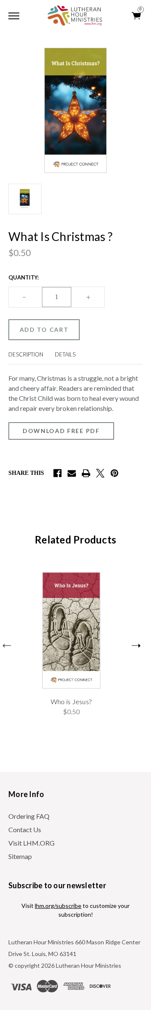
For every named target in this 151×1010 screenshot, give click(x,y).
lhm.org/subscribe (58, 905)
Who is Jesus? (71, 701)
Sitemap (20, 856)
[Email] (72, 473)
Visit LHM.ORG (31, 843)
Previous (6, 645)
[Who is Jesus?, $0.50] (71, 630)
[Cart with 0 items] (137, 16)
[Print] (86, 473)
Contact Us (24, 829)
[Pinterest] (114, 473)
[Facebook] (57, 473)
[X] (100, 473)
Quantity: (23, 277)
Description (25, 354)
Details (65, 354)
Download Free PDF (61, 430)
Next (136, 645)
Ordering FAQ (28, 816)
